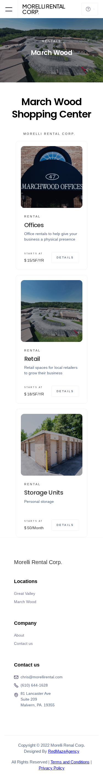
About (19, 635)
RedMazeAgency (63, 751)
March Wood (25, 601)
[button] (9, 9)
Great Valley (24, 593)
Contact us (23, 643)
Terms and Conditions (70, 762)
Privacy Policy (52, 768)
